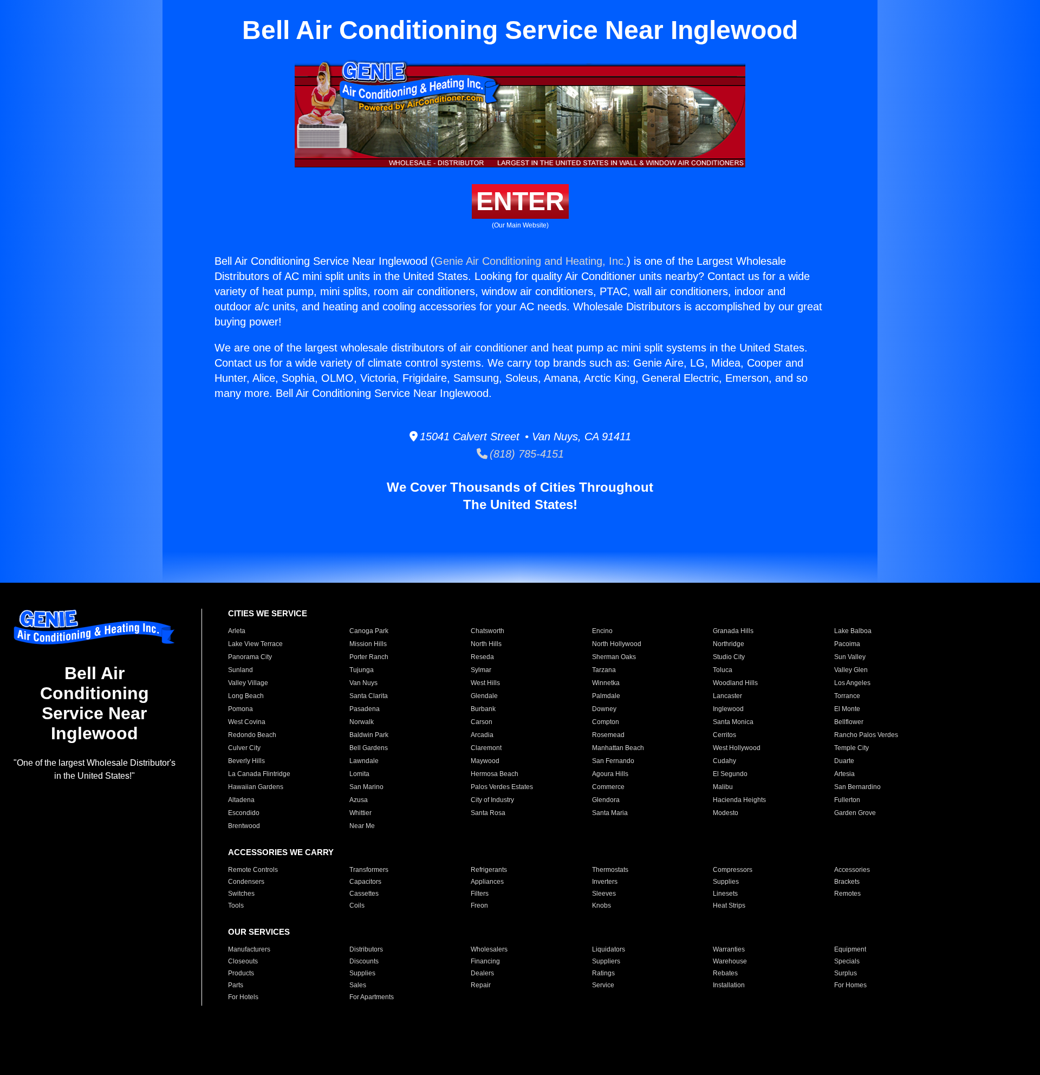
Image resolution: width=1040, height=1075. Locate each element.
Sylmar (481, 670)
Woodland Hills (735, 683)
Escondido (243, 813)
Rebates (725, 973)
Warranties (729, 949)
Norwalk (361, 722)
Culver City (244, 748)
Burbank (483, 709)
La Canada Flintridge (259, 774)
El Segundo (730, 774)
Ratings (603, 973)
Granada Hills (733, 631)
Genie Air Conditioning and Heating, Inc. (530, 261)
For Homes (850, 985)
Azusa (358, 800)
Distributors (366, 949)
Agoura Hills (610, 774)
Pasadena (364, 709)
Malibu (723, 787)
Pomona (240, 709)
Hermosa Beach (494, 774)
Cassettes (364, 893)
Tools (236, 905)
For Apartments (371, 997)
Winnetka (606, 683)
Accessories (852, 870)
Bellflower (848, 722)
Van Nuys (363, 683)
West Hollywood (736, 748)
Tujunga (361, 670)
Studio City (729, 657)
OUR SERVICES (259, 931)
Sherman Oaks (614, 657)
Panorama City (250, 657)
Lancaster (727, 696)
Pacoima (847, 644)
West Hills (485, 683)
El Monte (847, 709)
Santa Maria (610, 813)
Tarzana (604, 670)
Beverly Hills (246, 761)
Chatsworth (487, 631)
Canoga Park (368, 631)
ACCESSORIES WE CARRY (281, 852)
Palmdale (606, 696)
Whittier (360, 813)
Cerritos (724, 735)
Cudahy (724, 761)
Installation (729, 985)
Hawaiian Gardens (255, 787)
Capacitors (365, 881)
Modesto (725, 813)
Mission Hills (368, 644)
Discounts (364, 961)
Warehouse (730, 961)
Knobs (601, 905)
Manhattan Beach (618, 748)
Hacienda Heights (739, 800)
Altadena (241, 800)
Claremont (486, 748)
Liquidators (608, 949)
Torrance (847, 696)
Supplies (726, 881)
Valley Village (248, 683)
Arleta (236, 631)
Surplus (845, 973)
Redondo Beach (252, 735)
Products (241, 973)
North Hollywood (616, 644)
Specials (847, 961)
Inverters (605, 881)
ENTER (520, 201)
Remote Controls (253, 870)
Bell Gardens (368, 748)
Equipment (850, 949)
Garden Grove (855, 813)
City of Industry (492, 800)
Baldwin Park (368, 735)
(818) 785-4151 (525, 454)
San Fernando (613, 761)
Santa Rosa (488, 813)
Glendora (606, 800)
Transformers (368, 870)
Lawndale (364, 761)
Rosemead (608, 735)
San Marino (366, 787)
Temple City (851, 748)
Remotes (847, 893)
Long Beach (246, 696)
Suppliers (606, 961)
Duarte (844, 761)
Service (603, 985)
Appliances (487, 881)
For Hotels (243, 997)
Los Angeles (852, 683)
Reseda (482, 657)
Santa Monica (733, 722)
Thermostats (610, 870)
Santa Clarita (368, 696)
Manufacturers (249, 949)
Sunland (240, 670)
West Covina (246, 722)
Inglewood (728, 709)
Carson (481, 722)
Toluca (722, 670)
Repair (481, 985)
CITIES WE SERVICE (267, 613)
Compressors (732, 870)
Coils (357, 905)
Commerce (608, 787)
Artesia (844, 774)
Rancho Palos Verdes (866, 735)
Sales (357, 985)
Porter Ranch (368, 657)
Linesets (725, 893)
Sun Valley (850, 657)
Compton (605, 722)
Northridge (728, 644)
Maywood (485, 761)
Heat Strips (729, 905)
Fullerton (847, 800)
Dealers (482, 973)
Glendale (484, 696)
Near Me (362, 826)
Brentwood (244, 826)
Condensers (246, 881)
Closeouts (243, 961)
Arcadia (482, 735)
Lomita (359, 774)
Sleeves (604, 893)
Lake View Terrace (255, 644)
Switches (241, 893)
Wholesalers (489, 949)
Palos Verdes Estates (502, 787)
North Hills (486, 644)
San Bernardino (857, 787)
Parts (235, 985)
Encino (602, 631)
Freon (479, 905)
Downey (604, 709)
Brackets (847, 881)
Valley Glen (851, 670)
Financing (485, 961)
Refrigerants (489, 870)
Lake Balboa (853, 631)
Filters (480, 893)
